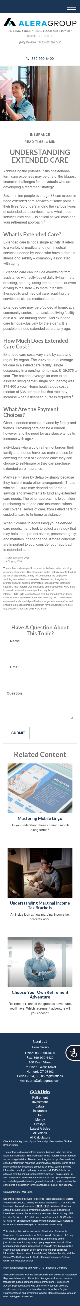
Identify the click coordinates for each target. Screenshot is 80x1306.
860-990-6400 (43, 58)
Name (15, 640)
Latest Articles (40, 1128)
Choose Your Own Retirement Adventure (40, 994)
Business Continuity (56, 1267)
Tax (40, 1115)
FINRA (38, 1206)
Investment (40, 1102)
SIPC (46, 1206)
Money (40, 1119)
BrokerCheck (10, 1144)
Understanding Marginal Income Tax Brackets (40, 905)
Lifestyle (40, 1124)
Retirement (40, 1097)
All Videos (40, 1133)
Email (14, 667)
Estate (40, 1106)
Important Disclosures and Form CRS (23, 1267)
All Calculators (40, 1137)
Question (14, 693)
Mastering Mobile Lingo (40, 818)
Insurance (40, 1110)
